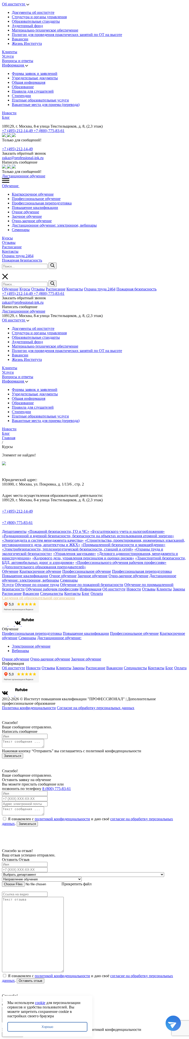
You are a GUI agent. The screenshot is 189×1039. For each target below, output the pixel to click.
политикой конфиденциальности (62, 819)
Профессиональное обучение (36, 199)
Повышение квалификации (35, 207)
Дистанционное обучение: (59, 638)
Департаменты (14, 531)
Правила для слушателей (33, 91)
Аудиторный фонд (27, 26)
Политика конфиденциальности (29, 708)
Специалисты (51, 593)
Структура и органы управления (39, 17)
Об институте (14, 4)
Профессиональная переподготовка (42, 203)
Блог (6, 117)
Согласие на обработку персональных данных (95, 708)
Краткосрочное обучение (33, 194)
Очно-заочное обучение (32, 221)
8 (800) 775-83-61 (56, 789)
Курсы (7, 238)
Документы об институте (33, 12)
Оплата (97, 593)
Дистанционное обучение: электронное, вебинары (54, 225)
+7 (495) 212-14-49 (18, 131)
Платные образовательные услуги (40, 100)
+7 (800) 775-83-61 (49, 131)
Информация (13, 65)
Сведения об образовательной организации (38, 598)
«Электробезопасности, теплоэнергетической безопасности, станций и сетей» (67, 549)
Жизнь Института (27, 43)
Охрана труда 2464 (17, 256)
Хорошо (47, 1027)
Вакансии (20, 39)
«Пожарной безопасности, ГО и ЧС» (58, 531)
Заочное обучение (27, 216)
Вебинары (20, 651)
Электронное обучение (31, 646)
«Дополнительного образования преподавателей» (44, 567)
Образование (23, 87)
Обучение (10, 186)
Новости (9, 113)
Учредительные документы (35, 78)
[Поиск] (52, 266)
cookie (40, 1003)
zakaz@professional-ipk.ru (23, 158)
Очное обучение (25, 212)
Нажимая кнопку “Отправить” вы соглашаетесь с (71, 751)
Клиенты (9, 52)
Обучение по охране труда (37, 585)
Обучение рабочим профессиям (52, 589)
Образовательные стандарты (36, 21)
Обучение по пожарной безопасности (91, 585)
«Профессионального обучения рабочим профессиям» (120, 562)
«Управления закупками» (74, 554)
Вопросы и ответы (17, 61)
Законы (179, 589)
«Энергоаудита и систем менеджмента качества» (43, 540)
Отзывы (9, 242)
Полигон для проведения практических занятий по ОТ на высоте (67, 35)
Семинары (21, 230)
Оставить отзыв (30, 981)
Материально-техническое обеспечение (45, 30)
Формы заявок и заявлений (34, 73)
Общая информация (28, 82)
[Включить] (3, 122)
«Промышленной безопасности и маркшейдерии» (123, 545)
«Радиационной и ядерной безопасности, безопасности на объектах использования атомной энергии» (88, 536)
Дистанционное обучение (23, 176)
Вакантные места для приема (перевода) (45, 104)
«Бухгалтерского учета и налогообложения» (127, 531)
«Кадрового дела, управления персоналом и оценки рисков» (83, 558)
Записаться (12, 756)
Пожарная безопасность (22, 260)
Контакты (10, 251)
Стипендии (21, 96)
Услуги (8, 56)
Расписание (12, 247)
